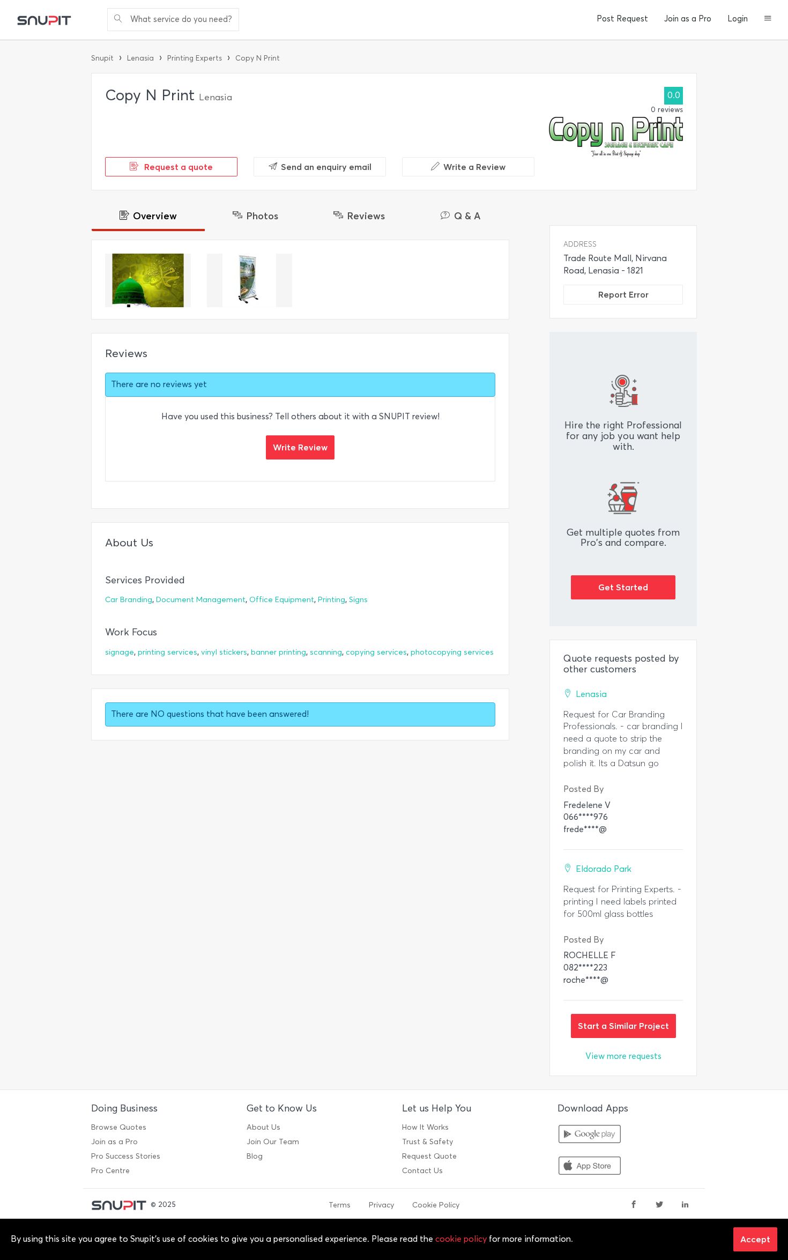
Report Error (623, 294)
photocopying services (452, 652)
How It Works (425, 1127)
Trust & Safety (427, 1141)
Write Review (300, 447)
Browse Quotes (118, 1127)
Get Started (623, 587)
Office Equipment (281, 599)
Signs (358, 599)
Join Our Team (273, 1141)
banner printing (278, 652)
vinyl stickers (224, 652)
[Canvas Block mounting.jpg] (148, 280)
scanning (326, 652)
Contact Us (422, 1170)
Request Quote (429, 1156)
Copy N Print (257, 58)
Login (737, 19)
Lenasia (140, 58)
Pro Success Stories (125, 1156)
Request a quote (177, 166)
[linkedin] (685, 1205)
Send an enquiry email (326, 166)
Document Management (201, 599)
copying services (376, 652)
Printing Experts (194, 58)
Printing (331, 599)
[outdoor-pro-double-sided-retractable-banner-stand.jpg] (250, 280)
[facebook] (633, 1205)
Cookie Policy (435, 1205)
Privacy (381, 1205)
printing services (167, 652)
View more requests (623, 1056)
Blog (255, 1156)
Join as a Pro (687, 19)
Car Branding (128, 599)
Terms (340, 1205)
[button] (768, 19)
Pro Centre (110, 1170)
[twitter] (659, 1205)
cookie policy (461, 1239)
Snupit (102, 58)
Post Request (622, 19)
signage (119, 652)
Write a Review (474, 166)
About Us (263, 1127)
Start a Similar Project (623, 1025)
